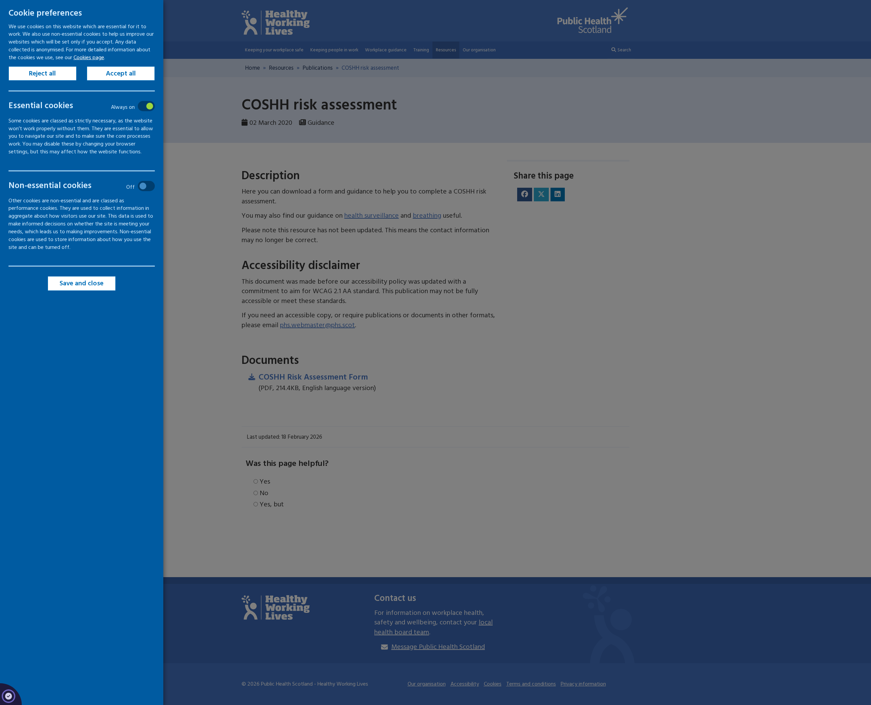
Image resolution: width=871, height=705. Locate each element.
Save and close (82, 283)
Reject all (42, 73)
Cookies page (88, 57)
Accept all (121, 73)
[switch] (77, 106)
